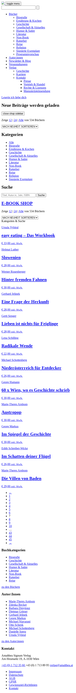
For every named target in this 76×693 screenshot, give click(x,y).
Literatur (21, 34)
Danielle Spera (17, 631)
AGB (12, 678)
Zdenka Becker (18, 604)
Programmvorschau (27, 54)
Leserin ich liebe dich (13, 97)
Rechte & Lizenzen (35, 87)
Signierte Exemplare (28, 50)
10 (10, 526)
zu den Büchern (10, 586)
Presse (27, 81)
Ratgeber (21, 40)
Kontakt (21, 77)
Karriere (21, 74)
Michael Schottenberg (21, 628)
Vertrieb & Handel (34, 84)
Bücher (13, 14)
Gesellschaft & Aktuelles (30, 27)
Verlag (12, 67)
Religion (21, 47)
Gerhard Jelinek (18, 614)
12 (10, 120)
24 (15, 120)
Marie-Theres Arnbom (22, 601)
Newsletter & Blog (20, 60)
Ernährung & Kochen (29, 20)
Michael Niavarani (19, 621)
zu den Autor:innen (12, 641)
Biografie (21, 17)
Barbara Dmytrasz (19, 608)
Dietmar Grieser (18, 611)
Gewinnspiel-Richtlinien (23, 684)
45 (10, 539)
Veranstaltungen (18, 64)
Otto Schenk (16, 624)
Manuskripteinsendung (37, 91)
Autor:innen (16, 57)
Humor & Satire (25, 30)
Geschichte (22, 24)
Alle (21, 120)
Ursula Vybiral (17, 634)
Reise (19, 44)
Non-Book (22, 37)
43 (10, 532)
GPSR (12, 681)
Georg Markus (17, 618)
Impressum (15, 671)
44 (10, 536)
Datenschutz (16, 674)
